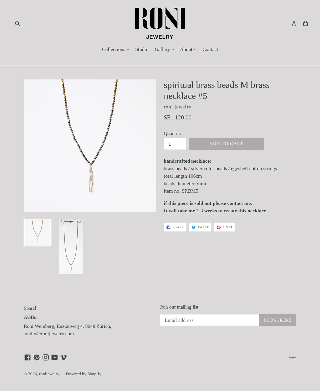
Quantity (173, 133)
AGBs (30, 317)
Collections (117, 49)
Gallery (165, 49)
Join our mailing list (179, 307)
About (189, 49)
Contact (210, 49)
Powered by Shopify (84, 374)
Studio (141, 49)
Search (31, 308)
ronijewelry (49, 374)
